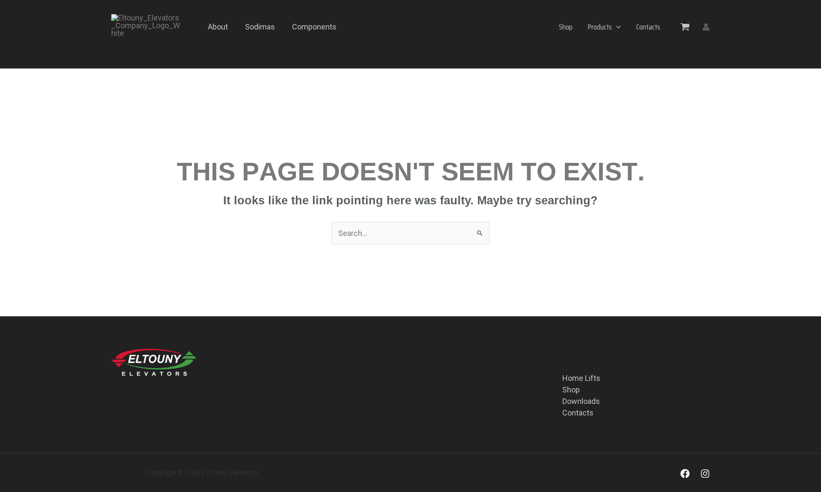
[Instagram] (705, 473)
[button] (616, 27)
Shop (566, 27)
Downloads (581, 401)
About (218, 26)
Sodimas (260, 26)
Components (314, 26)
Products (600, 27)
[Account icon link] (706, 27)
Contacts (648, 27)
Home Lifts (581, 378)
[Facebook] (685, 473)
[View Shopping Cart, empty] (685, 26)
